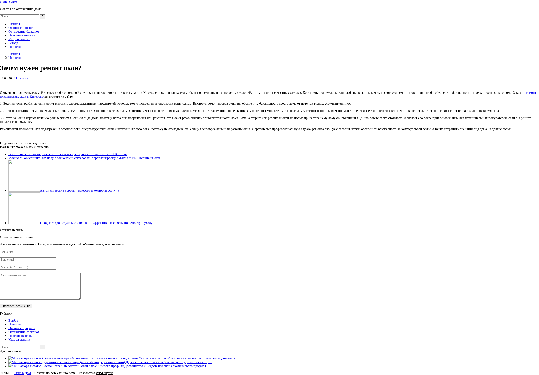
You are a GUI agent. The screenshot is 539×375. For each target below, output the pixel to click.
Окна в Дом (8, 2)
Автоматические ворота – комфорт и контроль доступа (79, 190)
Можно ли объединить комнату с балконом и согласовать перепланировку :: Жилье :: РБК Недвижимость (84, 158)
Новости (14, 46)
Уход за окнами (19, 39)
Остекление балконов (24, 31)
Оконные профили (21, 27)
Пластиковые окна (21, 35)
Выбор (13, 43)
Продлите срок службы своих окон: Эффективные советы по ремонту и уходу (96, 223)
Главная (14, 24)
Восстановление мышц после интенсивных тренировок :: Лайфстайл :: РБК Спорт (67, 154)
